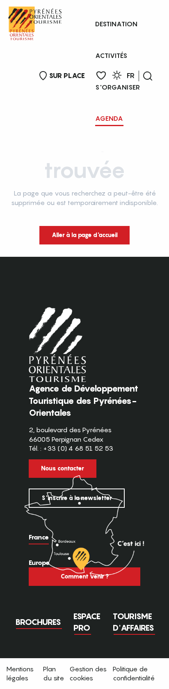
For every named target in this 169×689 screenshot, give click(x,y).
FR (131, 75)
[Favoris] (101, 75)
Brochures (38, 622)
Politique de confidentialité (134, 673)
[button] (148, 76)
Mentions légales (20, 673)
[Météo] (117, 76)
